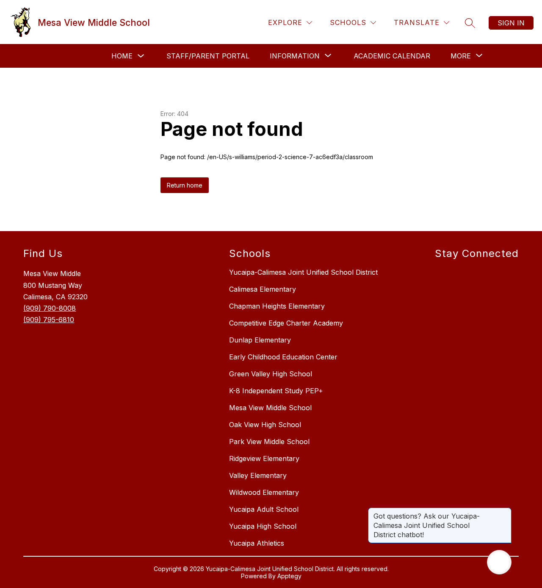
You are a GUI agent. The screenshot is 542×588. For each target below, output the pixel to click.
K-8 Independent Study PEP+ (276, 390)
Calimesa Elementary (262, 289)
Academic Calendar (392, 56)
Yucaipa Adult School (264, 509)
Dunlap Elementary (260, 340)
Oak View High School (265, 424)
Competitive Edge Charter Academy (286, 323)
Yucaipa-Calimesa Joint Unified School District (303, 272)
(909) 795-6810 (48, 319)
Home (122, 56)
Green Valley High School (270, 374)
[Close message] (504, 511)
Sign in (511, 23)
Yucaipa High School (262, 526)
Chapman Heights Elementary (277, 306)
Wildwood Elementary (264, 492)
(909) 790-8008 (49, 308)
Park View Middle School (269, 441)
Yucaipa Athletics (256, 543)
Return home (184, 185)
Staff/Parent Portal (207, 56)
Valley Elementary (258, 475)
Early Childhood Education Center (283, 357)
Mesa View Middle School (270, 407)
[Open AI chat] (499, 562)
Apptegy (289, 576)
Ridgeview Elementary (264, 458)
